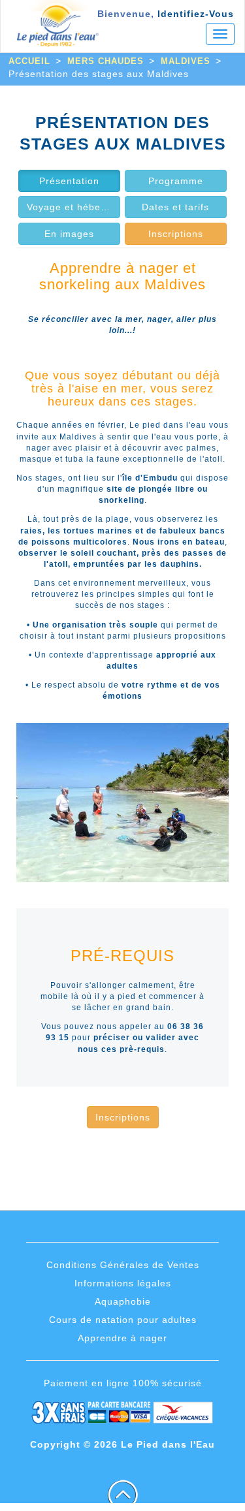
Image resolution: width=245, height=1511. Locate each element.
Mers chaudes (105, 61)
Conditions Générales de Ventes (122, 1265)
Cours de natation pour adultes (123, 1319)
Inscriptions (175, 234)
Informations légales (122, 1283)
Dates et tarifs (175, 207)
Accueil (29, 61)
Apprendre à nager (122, 1338)
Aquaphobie (123, 1301)
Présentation (69, 181)
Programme (175, 181)
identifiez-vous (195, 13)
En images (69, 234)
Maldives (185, 61)
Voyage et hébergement (73, 207)
